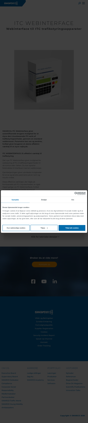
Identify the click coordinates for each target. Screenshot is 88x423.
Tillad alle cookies (72, 228)
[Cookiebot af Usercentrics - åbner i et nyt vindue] (76, 193)
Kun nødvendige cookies (16, 228)
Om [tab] (72, 200)
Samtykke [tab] (15, 200)
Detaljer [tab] (44, 200)
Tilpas (43, 228)
